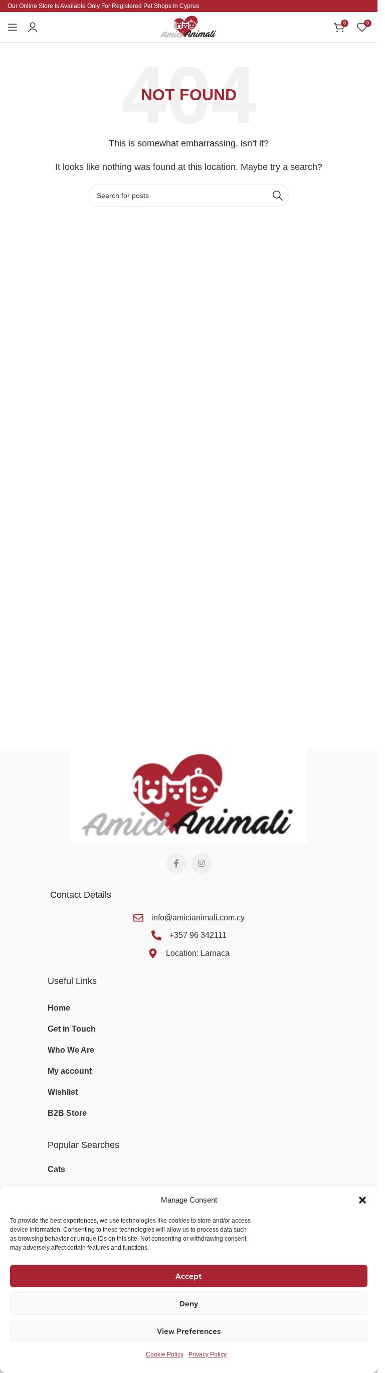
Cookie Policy (164, 1354)
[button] (362, 1200)
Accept (188, 1276)
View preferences (189, 1331)
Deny (188, 1303)
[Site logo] (189, 26)
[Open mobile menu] (13, 27)
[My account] (33, 27)
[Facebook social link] (176, 864)
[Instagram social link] (201, 864)
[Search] (277, 195)
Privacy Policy (207, 1354)
